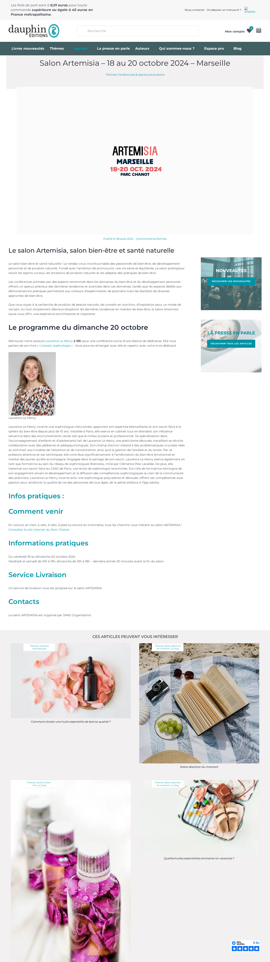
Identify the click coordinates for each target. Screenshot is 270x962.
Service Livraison (37, 575)
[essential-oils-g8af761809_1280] (71, 781)
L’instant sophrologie (54, 345)
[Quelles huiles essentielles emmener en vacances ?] (199, 781)
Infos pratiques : (36, 496)
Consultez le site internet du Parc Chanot (38, 529)
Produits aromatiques (40, 647)
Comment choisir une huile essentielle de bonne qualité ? (71, 721)
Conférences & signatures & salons (141, 74)
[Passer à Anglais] (250, 10)
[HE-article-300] (71, 645)
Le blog (175, 648)
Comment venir (35, 511)
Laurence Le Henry (59, 341)
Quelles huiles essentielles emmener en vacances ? (199, 858)
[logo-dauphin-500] (34, 25)
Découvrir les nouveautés (231, 281)
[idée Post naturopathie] (199, 645)
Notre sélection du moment (169, 647)
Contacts (23, 601)
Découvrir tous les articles (231, 343)
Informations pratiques (48, 543)
